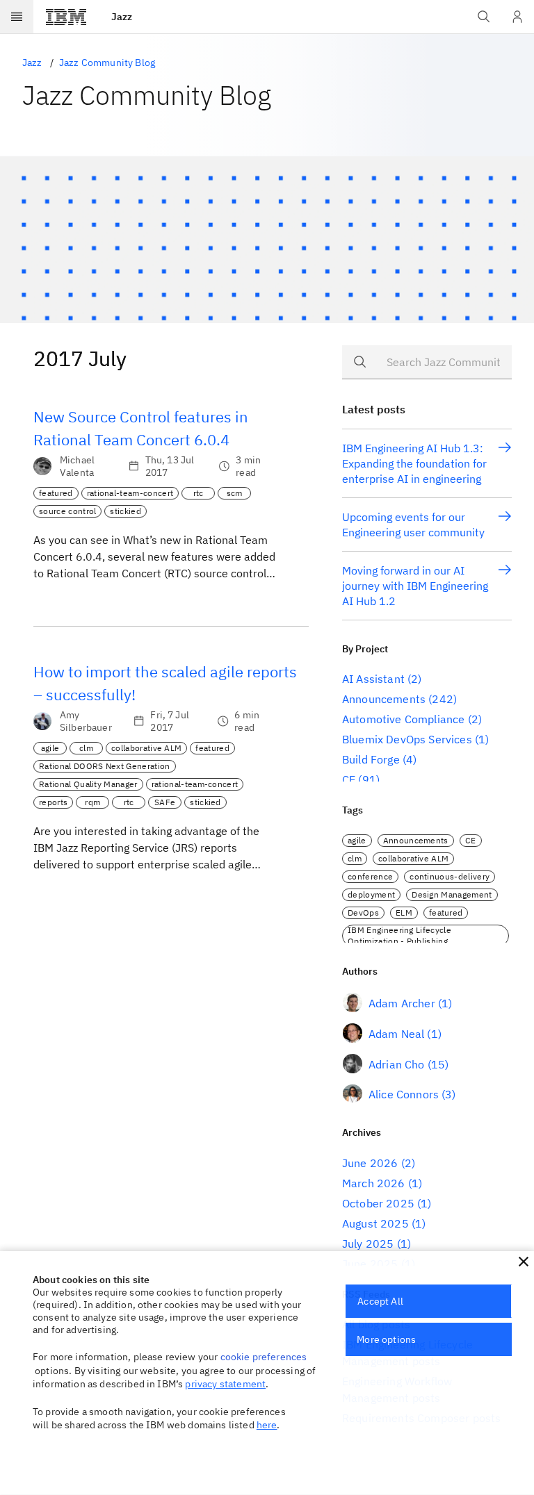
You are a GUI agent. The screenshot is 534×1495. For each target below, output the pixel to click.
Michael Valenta (77, 466)
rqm (92, 802)
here (267, 1425)
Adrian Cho (397, 1064)
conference (370, 876)
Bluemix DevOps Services (407, 739)
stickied (125, 511)
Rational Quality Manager (88, 784)
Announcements (384, 699)
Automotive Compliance (403, 719)
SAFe (164, 802)
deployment (371, 894)
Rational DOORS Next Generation (104, 766)
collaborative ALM (146, 748)
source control (67, 511)
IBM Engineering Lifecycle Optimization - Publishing (399, 935)
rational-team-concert (130, 493)
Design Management (452, 894)
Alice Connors (404, 1094)
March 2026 (373, 1183)
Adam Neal (396, 1034)
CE (348, 779)
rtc (198, 493)
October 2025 (378, 1203)
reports (53, 802)
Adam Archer (402, 1003)
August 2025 (375, 1223)
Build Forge (371, 759)
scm (235, 493)
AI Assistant (373, 679)
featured (56, 493)
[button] (523, 1261)
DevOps (363, 912)
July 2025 (368, 1243)
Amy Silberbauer (86, 721)
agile (50, 748)
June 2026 (370, 1163)
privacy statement (225, 1384)
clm (86, 748)
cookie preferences (263, 1357)
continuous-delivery (450, 876)
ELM (404, 912)
